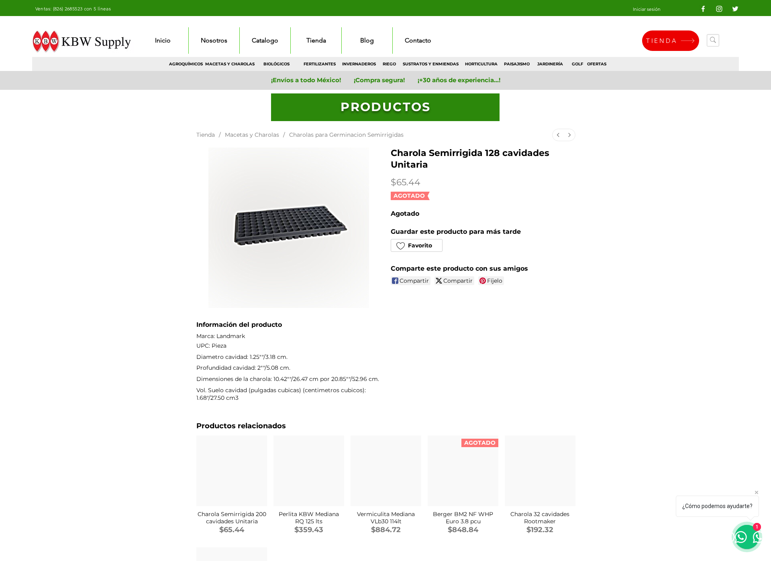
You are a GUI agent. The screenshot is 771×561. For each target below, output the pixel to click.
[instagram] (719, 9)
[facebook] (703, 9)
